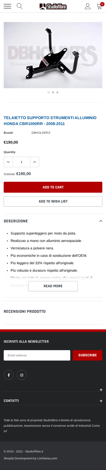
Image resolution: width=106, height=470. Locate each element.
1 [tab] (49, 92)
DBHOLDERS (41, 132)
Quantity (10, 152)
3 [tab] (57, 92)
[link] (9, 375)
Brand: (8, 132)
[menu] (7, 6)
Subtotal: (10, 174)
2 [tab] (53, 92)
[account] (88, 6)
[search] (20, 6)
